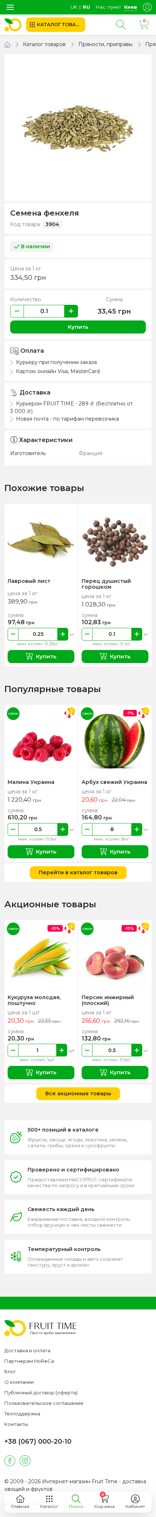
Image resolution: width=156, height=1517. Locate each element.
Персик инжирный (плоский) (108, 1000)
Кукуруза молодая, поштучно (34, 1000)
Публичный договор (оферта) (41, 1392)
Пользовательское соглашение (43, 1403)
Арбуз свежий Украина (114, 782)
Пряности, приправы (105, 44)
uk (73, 7)
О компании (19, 1382)
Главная (20, 1506)
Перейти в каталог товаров (78, 872)
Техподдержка (22, 1413)
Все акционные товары (78, 1093)
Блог (10, 1371)
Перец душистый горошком (106, 584)
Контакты (16, 1424)
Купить (78, 326)
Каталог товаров (44, 44)
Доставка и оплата (27, 1350)
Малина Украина (31, 782)
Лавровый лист (29, 581)
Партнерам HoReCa (29, 1361)
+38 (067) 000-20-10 (37, 1442)
